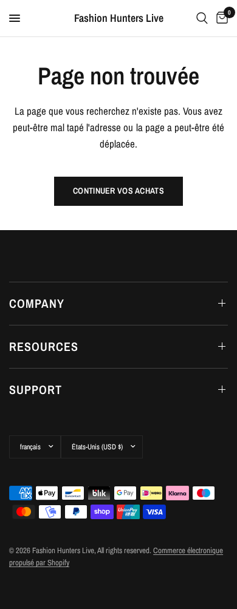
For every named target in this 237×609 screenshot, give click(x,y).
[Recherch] (202, 18)
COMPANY (36, 303)
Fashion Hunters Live (118, 18)
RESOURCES (43, 346)
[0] (220, 18)
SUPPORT (35, 389)
